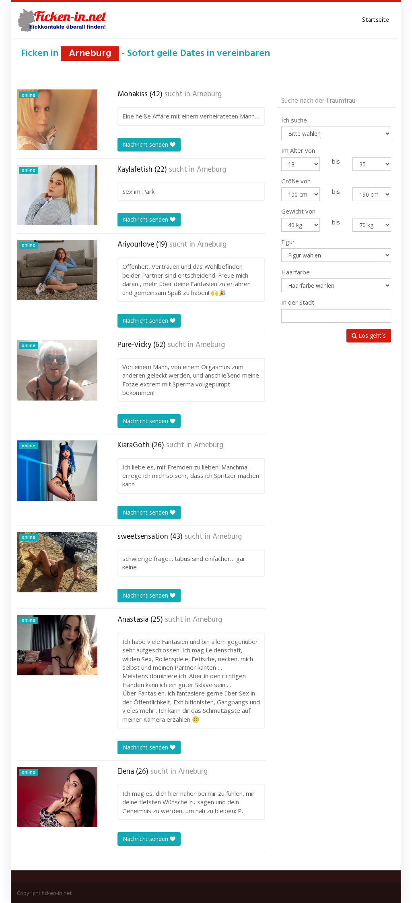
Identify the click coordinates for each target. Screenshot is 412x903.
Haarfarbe (295, 272)
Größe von (296, 181)
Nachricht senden (146, 144)
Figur (288, 242)
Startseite (375, 20)
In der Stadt (297, 302)
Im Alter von (298, 150)
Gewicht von (298, 211)
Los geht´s (371, 335)
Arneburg (207, 94)
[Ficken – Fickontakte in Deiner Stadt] (63, 20)
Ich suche (294, 120)
